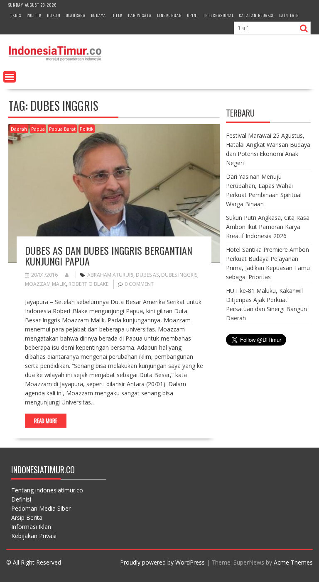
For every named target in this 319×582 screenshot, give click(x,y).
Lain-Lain (289, 15)
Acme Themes (293, 562)
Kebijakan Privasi (33, 536)
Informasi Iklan (31, 527)
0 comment (139, 283)
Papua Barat (62, 129)
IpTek (117, 15)
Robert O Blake (88, 283)
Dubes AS (147, 274)
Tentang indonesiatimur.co (47, 490)
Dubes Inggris (179, 274)
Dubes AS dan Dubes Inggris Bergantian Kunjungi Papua (108, 255)
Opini (192, 15)
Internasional (219, 15)
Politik (34, 15)
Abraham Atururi (110, 274)
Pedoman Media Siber (41, 508)
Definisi (21, 499)
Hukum (54, 15)
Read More (45, 420)
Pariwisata (140, 15)
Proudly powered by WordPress (162, 562)
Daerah (19, 129)
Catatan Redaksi (256, 15)
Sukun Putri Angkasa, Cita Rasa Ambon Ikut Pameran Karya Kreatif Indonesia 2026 (267, 227)
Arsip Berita (26, 517)
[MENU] (9, 77)
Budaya (98, 15)
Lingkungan (169, 15)
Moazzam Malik (45, 283)
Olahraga (76, 15)
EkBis (15, 15)
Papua (38, 129)
